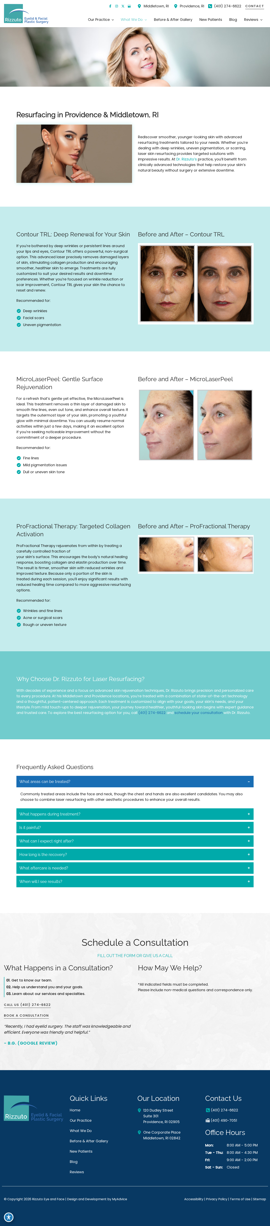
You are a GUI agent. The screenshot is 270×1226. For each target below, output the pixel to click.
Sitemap (259, 1199)
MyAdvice (119, 1199)
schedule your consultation (199, 712)
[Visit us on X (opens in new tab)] (123, 6)
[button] (112, 20)
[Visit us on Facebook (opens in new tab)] (110, 6)
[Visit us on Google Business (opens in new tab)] (129, 6)
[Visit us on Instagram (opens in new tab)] (116, 6)
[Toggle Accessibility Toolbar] (8, 1217)
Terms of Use (240, 1199)
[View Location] (139, 6)
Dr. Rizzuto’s (186, 159)
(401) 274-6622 (152, 712)
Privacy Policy (216, 1199)
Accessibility (193, 1199)
